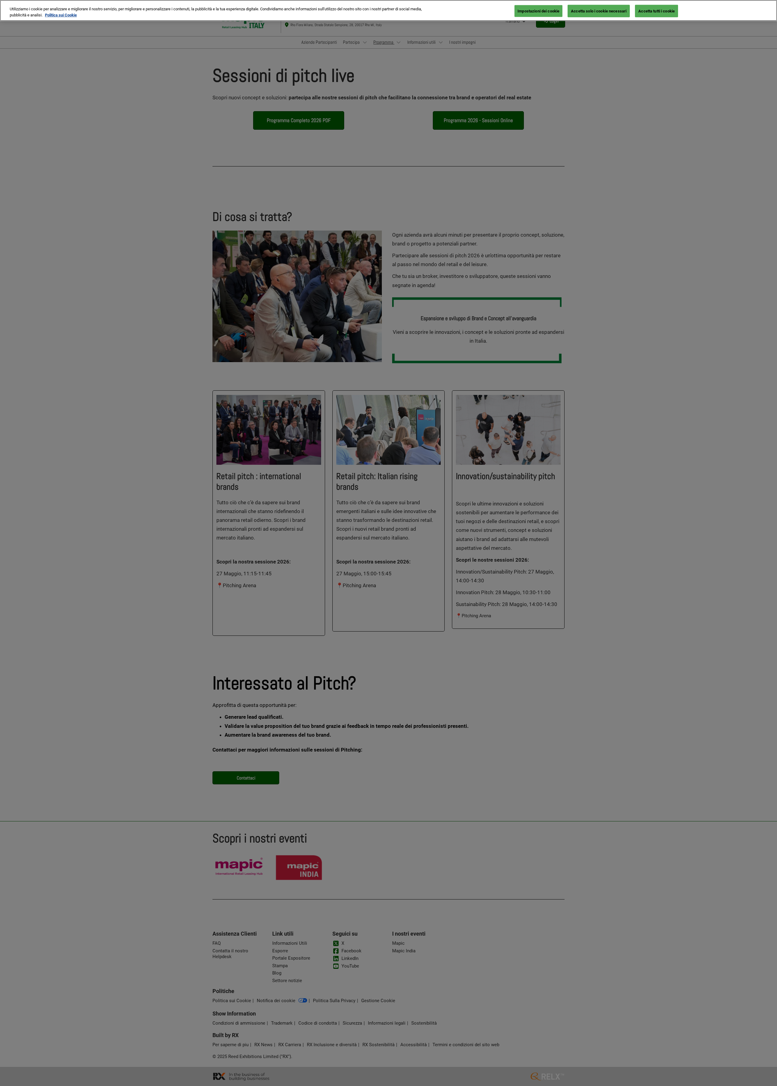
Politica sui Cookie (61, 15)
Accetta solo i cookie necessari (598, 11)
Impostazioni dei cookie (538, 11)
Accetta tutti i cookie (656, 11)
